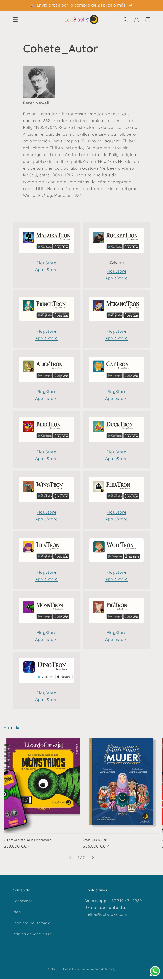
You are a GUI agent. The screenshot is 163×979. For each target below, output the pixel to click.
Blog (17, 912)
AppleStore (46, 269)
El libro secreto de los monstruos (27, 839)
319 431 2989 (129, 900)
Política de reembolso (32, 934)
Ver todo (11, 727)
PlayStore (46, 262)
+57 (112, 900)
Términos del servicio (32, 923)
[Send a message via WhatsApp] (155, 971)
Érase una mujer (95, 839)
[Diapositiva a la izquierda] (70, 857)
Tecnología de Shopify (101, 969)
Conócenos (22, 901)
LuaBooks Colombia (71, 969)
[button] (15, 19)
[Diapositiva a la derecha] (92, 857)
